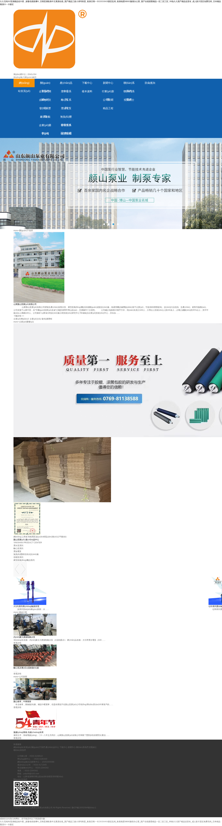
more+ (16, 230)
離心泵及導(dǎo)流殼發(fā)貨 (26, 668)
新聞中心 (108, 83)
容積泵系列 (66, 127)
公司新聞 (108, 99)
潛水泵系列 (66, 93)
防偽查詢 (150, 83)
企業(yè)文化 (45, 101)
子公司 (45, 133)
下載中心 (87, 83)
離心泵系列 (66, 101)
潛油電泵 (66, 108)
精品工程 (108, 108)
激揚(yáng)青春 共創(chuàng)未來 (28, 732)
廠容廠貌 (45, 116)
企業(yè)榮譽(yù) (45, 127)
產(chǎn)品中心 (66, 84)
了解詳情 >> (18, 316)
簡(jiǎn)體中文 (19, 74)
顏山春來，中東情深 (22, 701)
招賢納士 (129, 99)
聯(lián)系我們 (129, 84)
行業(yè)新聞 (108, 93)
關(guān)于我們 (45, 84)
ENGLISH (32, 74)
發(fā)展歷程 (45, 110)
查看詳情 (17, 643)
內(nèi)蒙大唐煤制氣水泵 (24, 637)
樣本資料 (87, 91)
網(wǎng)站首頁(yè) (24, 84)
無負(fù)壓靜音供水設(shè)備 (66, 118)
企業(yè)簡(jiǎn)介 (45, 93)
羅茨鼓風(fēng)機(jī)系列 (66, 135)
